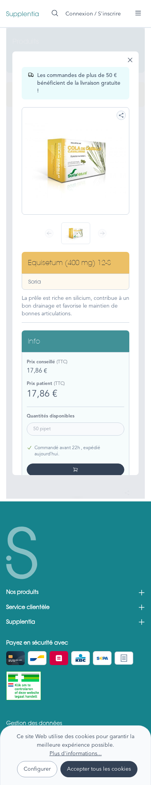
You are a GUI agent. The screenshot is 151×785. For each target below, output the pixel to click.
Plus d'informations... (76, 753)
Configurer (37, 768)
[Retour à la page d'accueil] (22, 13)
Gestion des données (34, 724)
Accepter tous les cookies (99, 768)
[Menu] (138, 13)
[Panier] (127, 10)
